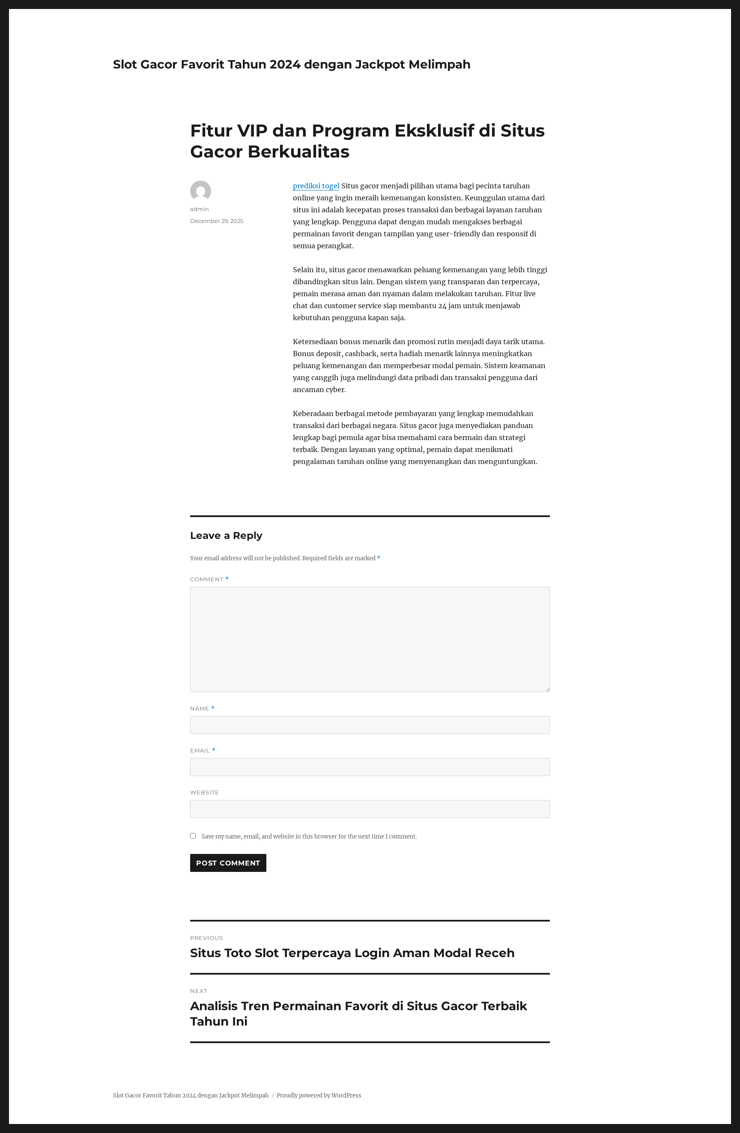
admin (199, 208)
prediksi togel (316, 185)
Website (204, 792)
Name (202, 708)
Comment (209, 579)
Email (203, 750)
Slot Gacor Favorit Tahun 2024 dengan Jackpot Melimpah (292, 64)
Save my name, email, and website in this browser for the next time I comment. (309, 836)
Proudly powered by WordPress (319, 1095)
